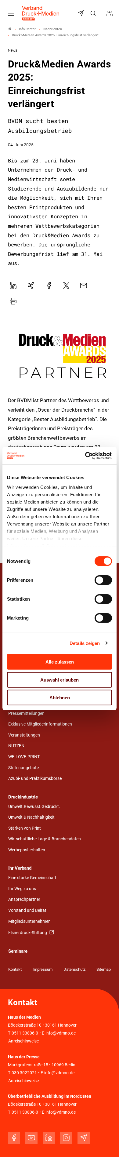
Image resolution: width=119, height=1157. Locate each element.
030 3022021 (24, 1072)
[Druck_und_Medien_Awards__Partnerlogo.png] (59, 356)
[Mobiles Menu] (11, 13)
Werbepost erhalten (26, 850)
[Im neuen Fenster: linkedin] (49, 1138)
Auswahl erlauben (59, 679)
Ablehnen (59, 697)
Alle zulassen (59, 661)
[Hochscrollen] (105, 1143)
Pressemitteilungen (26, 713)
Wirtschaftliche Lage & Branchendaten (44, 839)
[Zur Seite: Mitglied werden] (110, 13)
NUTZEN (16, 745)
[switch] (103, 580)
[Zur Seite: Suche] (94, 13)
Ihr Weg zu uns (22, 888)
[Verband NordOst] (10, 29)
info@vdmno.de (60, 1033)
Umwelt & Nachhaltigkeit (31, 817)
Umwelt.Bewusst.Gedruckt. (34, 806)
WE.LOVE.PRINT (24, 756)
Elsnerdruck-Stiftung (28, 932)
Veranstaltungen (24, 735)
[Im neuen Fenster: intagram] (66, 1138)
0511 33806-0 (25, 1033)
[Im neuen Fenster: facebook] (14, 1138)
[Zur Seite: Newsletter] (82, 13)
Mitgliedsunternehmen (29, 921)
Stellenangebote (23, 767)
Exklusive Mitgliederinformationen (40, 724)
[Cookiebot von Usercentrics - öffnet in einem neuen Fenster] (85, 455)
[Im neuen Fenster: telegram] (84, 1138)
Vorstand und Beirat (27, 910)
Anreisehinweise (23, 1041)
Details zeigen (85, 643)
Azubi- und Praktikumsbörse (35, 778)
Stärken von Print (24, 828)
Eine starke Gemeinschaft (32, 877)
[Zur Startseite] (41, 13)
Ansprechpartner (24, 899)
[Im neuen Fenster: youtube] (31, 1138)
